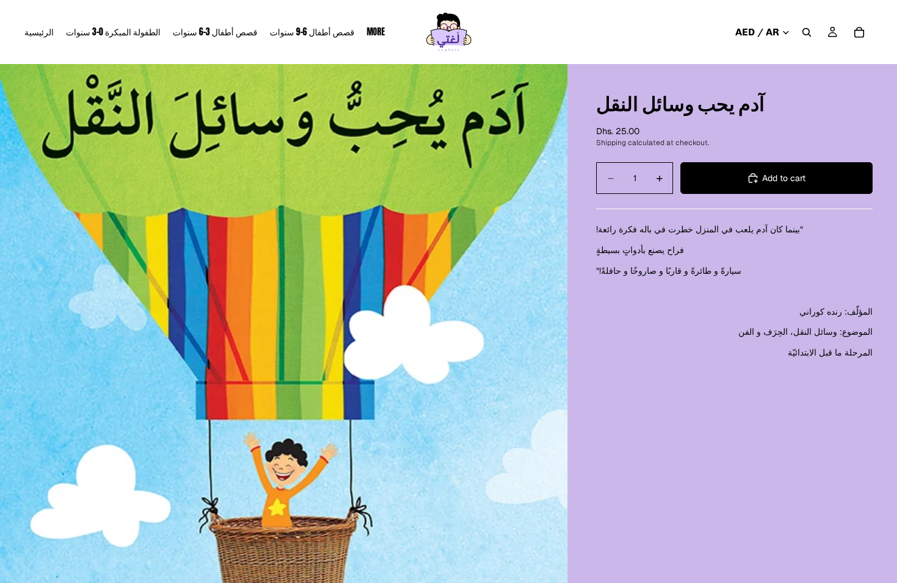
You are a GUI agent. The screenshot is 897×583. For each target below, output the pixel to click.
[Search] (806, 32)
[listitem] (376, 32)
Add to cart (783, 178)
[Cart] (859, 32)
